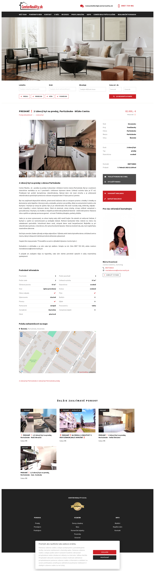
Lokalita (22, 85)
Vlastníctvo (63, 284)
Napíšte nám (117, 527)
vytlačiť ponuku (113, 182)
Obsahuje (82, 85)
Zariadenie (23, 310)
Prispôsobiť (104, 557)
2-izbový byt (40, 115)
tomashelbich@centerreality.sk (99, 6)
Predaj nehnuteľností (25, 115)
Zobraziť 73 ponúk (112, 275)
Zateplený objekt (65, 310)
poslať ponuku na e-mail (118, 177)
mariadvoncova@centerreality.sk (117, 270)
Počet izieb (23, 280)
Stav (20, 289)
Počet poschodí (64, 276)
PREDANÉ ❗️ (104, 410)
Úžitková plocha (25, 284)
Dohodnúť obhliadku (115, 193)
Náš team (22, 14)
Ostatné (77, 538)
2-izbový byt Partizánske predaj (48, 381)
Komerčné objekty (77, 530)
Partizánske (32, 381)
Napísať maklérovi (114, 199)
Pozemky (77, 534)
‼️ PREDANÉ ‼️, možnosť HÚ (71, 410)
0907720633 (109, 268)
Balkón (61, 297)
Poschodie (22, 276)
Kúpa (50, 96)
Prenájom (38, 96)
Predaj (25, 96)
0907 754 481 (127, 6)
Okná (21, 314)
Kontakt (48, 14)
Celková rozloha (65, 280)
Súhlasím (104, 552)
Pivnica (21, 301)
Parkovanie (23, 306)
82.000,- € (130, 113)
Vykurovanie (23, 297)
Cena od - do (114, 85)
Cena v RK (24, 441)
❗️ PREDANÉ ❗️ (27, 410)
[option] (77, 49)
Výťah (61, 301)
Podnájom (63, 96)
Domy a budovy (77, 523)
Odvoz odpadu (24, 293)
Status (61, 289)
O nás (56, 14)
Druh (51, 85)
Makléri (117, 523)
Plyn (60, 293)
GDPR (89, 14)
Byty (77, 527)
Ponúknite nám (35, 14)
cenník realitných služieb (104, 14)
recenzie (65, 14)
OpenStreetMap (83, 372)
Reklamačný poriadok (127, 14)
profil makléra (77, 14)
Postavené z (63, 306)
